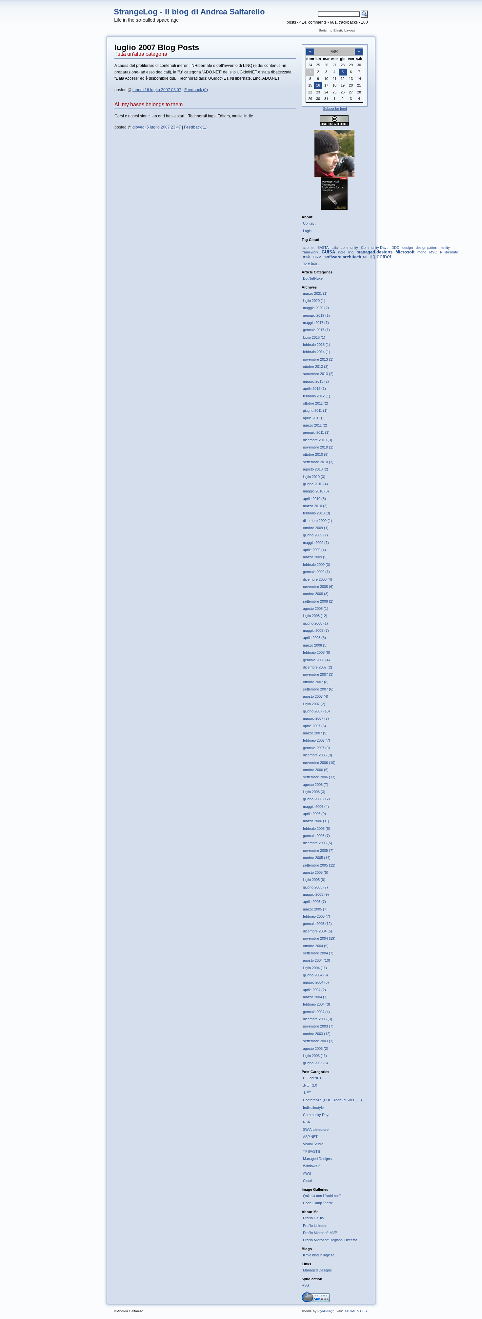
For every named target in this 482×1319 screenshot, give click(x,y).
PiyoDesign (325, 1311)
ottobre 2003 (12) (317, 1034)
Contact (309, 223)
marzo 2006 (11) (316, 821)
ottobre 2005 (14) (317, 858)
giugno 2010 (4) (315, 484)
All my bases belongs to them (148, 104)
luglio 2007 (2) (314, 704)
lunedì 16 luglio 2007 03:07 (156, 90)
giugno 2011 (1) (315, 410)
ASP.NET (310, 1137)
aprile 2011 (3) (314, 418)
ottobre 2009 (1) (316, 528)
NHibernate (449, 252)
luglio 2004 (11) (315, 968)
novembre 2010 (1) (318, 447)
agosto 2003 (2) (315, 1048)
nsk (306, 256)
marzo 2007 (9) (315, 733)
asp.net (308, 248)
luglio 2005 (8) (314, 880)
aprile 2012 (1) (314, 388)
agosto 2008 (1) (315, 608)
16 (318, 85)
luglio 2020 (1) (314, 301)
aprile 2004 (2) (314, 990)
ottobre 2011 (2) (315, 403)
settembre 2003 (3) (318, 1041)
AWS (307, 1173)
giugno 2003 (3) (315, 1063)
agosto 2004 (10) (316, 960)
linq (350, 252)
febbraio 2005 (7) (316, 916)
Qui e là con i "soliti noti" (322, 1196)
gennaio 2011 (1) (316, 432)
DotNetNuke (313, 278)
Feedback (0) (196, 90)
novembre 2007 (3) (318, 674)
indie (341, 252)
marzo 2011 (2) (315, 425)
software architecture (345, 256)
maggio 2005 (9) (316, 894)
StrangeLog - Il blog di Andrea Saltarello (189, 11)
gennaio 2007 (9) (316, 748)
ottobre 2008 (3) (316, 594)
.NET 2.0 (310, 1085)
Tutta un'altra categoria (140, 54)
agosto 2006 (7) (315, 785)
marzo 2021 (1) (315, 293)
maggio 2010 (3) (316, 491)
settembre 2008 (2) (318, 601)
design (407, 248)
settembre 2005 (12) (319, 865)
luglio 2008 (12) (315, 616)
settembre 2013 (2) (318, 374)
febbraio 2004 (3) (316, 1004)
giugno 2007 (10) (316, 711)
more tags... (311, 263)
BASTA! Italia (327, 248)
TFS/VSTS (311, 1151)
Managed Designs (317, 1159)
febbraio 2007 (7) (316, 740)
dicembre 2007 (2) (317, 667)
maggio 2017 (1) (316, 323)
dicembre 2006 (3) (317, 755)
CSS (363, 1311)
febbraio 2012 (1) (316, 396)
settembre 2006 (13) (319, 777)
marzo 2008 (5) (315, 645)
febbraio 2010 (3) (316, 513)
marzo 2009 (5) (315, 557)
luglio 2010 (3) (314, 477)
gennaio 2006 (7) (316, 836)
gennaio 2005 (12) (317, 924)
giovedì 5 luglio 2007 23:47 (156, 127)
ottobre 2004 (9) (316, 946)
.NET (307, 1093)
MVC (433, 252)
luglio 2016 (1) (314, 337)
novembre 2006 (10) (319, 763)
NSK (306, 1122)
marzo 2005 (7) (315, 909)
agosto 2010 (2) (315, 469)
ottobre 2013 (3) (316, 367)
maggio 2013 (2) (316, 381)
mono (421, 252)
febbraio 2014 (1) (316, 352)
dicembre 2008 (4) (317, 579)
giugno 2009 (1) (315, 535)
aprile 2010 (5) (314, 499)
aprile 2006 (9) (314, 814)
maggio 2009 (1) (316, 543)
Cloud (307, 1181)
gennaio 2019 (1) (316, 315)
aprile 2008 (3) (314, 638)
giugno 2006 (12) (316, 799)
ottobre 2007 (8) (316, 682)
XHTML (350, 1311)
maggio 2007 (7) (316, 718)
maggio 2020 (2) (316, 308)
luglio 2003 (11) (315, 1056)
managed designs (374, 252)
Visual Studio (313, 1144)
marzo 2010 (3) (315, 506)
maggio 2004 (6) (316, 982)
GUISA (328, 252)
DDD (395, 248)
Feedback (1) (196, 127)
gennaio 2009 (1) (316, 572)
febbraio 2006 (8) (316, 828)
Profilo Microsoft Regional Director (330, 1240)
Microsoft (404, 252)
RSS (305, 1285)
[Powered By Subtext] (316, 1301)
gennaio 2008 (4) (316, 660)
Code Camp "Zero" (318, 1203)
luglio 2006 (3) (314, 792)
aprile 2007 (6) (314, 726)
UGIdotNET (312, 1078)
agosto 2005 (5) (315, 872)
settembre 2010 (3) (318, 462)
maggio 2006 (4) (316, 807)
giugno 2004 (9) (315, 975)
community (349, 248)
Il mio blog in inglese (318, 1255)
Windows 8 (311, 1166)
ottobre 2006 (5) (316, 770)
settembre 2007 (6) (318, 689)
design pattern (427, 248)
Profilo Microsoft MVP (320, 1233)
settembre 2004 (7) (318, 953)
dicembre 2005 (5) (317, 843)
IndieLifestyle (313, 1107)
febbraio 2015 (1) (316, 345)
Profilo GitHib (313, 1218)
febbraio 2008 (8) (316, 652)
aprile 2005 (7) (314, 902)
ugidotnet (380, 256)
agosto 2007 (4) (315, 696)
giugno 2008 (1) (315, 623)
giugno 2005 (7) (315, 887)
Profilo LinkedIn (315, 1226)
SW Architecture (316, 1129)
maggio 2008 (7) (316, 630)
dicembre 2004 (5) (317, 931)
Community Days (375, 248)
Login (307, 231)
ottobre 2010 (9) (316, 454)
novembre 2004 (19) (319, 938)
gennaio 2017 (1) (316, 330)
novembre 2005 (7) (318, 850)
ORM (317, 257)
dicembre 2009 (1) (317, 521)
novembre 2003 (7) (318, 1026)
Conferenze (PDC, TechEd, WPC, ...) (332, 1100)
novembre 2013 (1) (318, 359)
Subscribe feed (335, 108)
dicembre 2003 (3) (317, 1019)
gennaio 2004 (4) (316, 1012)
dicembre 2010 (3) (317, 440)
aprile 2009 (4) (314, 550)
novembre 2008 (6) (318, 587)
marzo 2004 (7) (315, 997)
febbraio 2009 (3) (316, 565)
